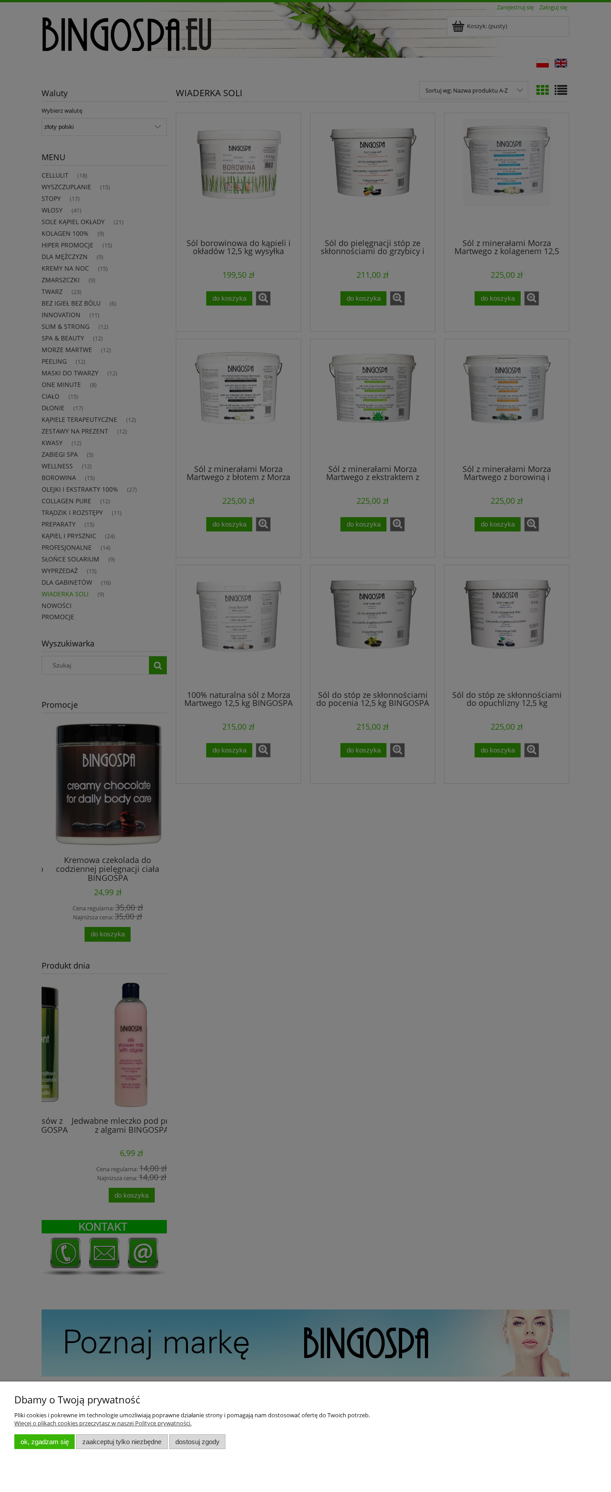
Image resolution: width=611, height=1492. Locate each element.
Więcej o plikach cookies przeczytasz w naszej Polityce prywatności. (102, 1423)
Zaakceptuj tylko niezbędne (121, 1441)
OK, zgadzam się (45, 1441)
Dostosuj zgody (197, 1441)
